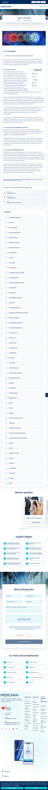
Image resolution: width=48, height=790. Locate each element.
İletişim (26, 729)
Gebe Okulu (35, 725)
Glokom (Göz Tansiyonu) (11, 518)
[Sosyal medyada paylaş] (27, 27)
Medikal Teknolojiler (27, 720)
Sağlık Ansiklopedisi (27, 20)
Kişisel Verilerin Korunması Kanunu (16, 626)
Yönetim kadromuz (35, 710)
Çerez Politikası (16, 785)
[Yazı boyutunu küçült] (24, 27)
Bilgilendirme (31, 626)
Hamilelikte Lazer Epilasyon (34, 518)
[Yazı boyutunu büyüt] (20, 27)
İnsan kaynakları (35, 701)
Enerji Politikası (36, 730)
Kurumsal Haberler (27, 726)
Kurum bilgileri (36, 712)
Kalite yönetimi (36, 723)
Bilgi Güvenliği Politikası (44, 710)
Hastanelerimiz (28, 703)
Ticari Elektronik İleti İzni (44, 727)
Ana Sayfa (19, 20)
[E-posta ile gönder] (16, 27)
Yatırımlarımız (36, 707)
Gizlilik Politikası (44, 718)
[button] (20, 528)
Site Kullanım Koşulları (43, 706)
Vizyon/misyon (36, 704)
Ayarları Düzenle (12, 788)
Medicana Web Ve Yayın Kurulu (44, 722)
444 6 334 (4, 2)
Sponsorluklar (35, 728)
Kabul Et (36, 788)
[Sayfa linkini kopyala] (31, 27)
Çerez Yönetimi (43, 731)
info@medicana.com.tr (10, 718)
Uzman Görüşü (28, 723)
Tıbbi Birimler (27, 705)
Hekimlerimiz (27, 711)
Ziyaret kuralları (34, 715)
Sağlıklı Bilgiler (27, 717)
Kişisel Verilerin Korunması (44, 713)
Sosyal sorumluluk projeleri (35, 720)
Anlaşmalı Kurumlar (27, 708)
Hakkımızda (27, 701)
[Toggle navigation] (46, 6)
